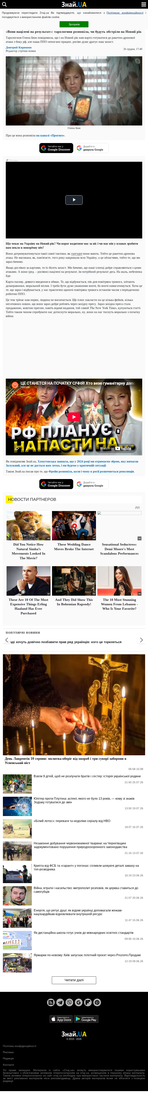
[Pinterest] (97, 1002)
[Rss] (51, 1002)
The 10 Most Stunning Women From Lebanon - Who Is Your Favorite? (119, 604)
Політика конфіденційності (19, 1046)
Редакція (8, 1058)
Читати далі (74, 980)
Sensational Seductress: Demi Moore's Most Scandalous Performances (119, 548)
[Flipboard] (88, 1002)
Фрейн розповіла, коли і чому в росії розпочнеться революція (91, 471)
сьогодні (76, 253)
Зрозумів (74, 24)
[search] (4, 4)
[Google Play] (86, 1018)
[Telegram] (60, 1002)
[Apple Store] (61, 1018)
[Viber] (69, 1002)
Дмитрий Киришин (19, 47)
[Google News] (78, 1002)
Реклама (8, 1052)
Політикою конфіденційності (125, 12)
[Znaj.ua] (74, 4)
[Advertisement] (74, 348)
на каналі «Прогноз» (50, 135)
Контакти (8, 1064)
